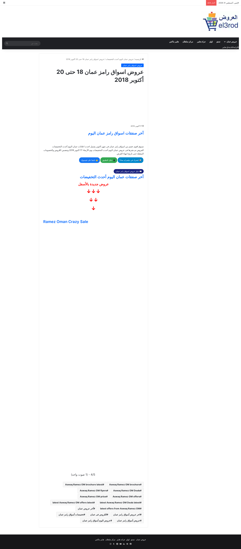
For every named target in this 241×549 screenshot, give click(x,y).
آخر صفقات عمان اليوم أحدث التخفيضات (112, 177)
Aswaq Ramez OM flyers (93, 490)
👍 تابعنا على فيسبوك (89, 160)
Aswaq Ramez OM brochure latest (84, 484)
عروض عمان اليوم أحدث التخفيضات (119, 59)
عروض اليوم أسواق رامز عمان (96, 520)
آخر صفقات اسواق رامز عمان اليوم (116, 133)
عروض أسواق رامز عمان (128, 520)
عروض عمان (232, 41)
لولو (211, 41)
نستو (218, 41)
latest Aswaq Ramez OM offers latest (73, 502)
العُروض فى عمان (98, 514)
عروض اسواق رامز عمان (132, 65)
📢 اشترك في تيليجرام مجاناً (130, 160)
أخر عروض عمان (86, 508)
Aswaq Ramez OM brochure (124, 484)
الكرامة (236, 47)
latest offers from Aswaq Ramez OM (120, 508)
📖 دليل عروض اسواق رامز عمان (129, 171)
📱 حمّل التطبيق (108, 160)
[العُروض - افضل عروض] (220, 21)
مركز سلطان (188, 41)
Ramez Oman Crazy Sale (65, 221)
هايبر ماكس (174, 41)
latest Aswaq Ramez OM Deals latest (120, 502)
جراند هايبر (201, 41)
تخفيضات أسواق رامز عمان (71, 514)
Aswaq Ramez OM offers (126, 496)
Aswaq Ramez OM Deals (126, 490)
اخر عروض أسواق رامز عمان (126, 514)
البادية (231, 47)
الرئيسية (138, 59)
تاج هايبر (225, 47)
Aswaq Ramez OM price (93, 496)
